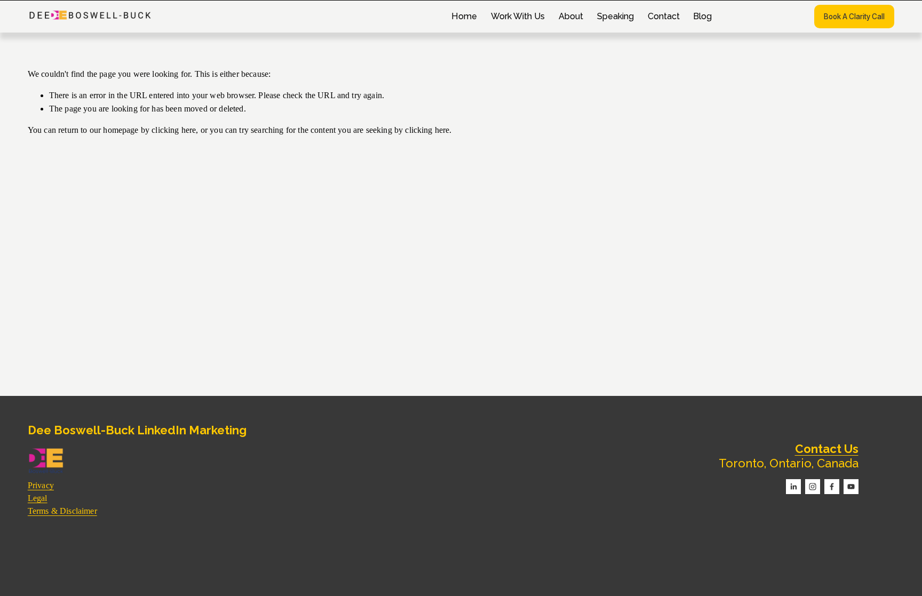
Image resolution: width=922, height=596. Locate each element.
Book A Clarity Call (854, 16)
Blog (702, 16)
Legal (37, 498)
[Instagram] (812, 486)
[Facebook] (831, 486)
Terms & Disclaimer (62, 510)
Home (464, 16)
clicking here (174, 129)
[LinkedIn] (793, 486)
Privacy (41, 485)
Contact (664, 16)
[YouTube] (851, 486)
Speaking (615, 16)
